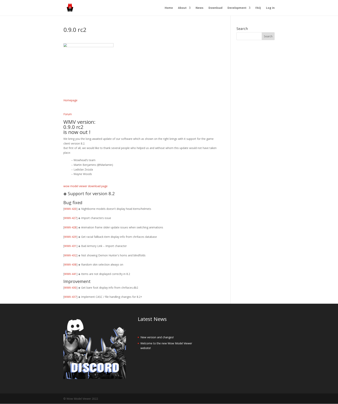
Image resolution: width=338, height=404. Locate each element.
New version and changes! (157, 337)
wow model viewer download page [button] (85, 186)
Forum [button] (67, 114)
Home (169, 8)
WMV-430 (70, 287)
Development (236, 8)
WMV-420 (70, 209)
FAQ (258, 8)
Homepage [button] (70, 100)
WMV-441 (70, 274)
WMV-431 (70, 246)
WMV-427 (70, 218)
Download (215, 8)
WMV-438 (70, 264)
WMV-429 (70, 237)
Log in (270, 8)
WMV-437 (70, 297)
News (199, 8)
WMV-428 (70, 227)
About (182, 8)
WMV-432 (70, 255)
